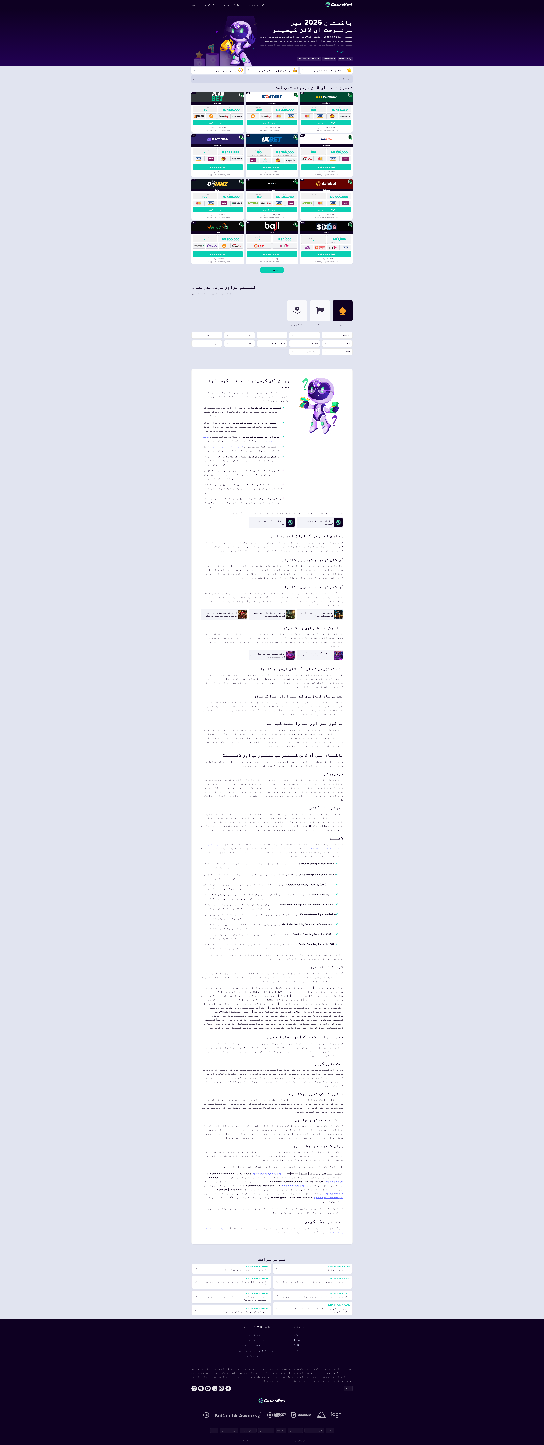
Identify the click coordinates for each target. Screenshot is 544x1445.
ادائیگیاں (211, 4)
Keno (297, 1340)
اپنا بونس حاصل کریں (326, 123)
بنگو (297, 1335)
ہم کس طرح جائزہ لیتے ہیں (255, 1345)
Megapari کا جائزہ (272, 214)
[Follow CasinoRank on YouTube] (208, 1388)
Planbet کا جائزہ (218, 127)
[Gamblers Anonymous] (321, 1415)
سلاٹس (297, 1350)
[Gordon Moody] (276, 1415)
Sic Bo (297, 1345)
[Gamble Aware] (238, 1415)
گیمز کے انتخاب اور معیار (228, 446)
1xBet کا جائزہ (272, 171)
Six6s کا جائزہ (326, 258)
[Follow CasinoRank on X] (214, 1388)
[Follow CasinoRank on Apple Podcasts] (194, 1388)
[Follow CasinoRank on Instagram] (221, 1388)
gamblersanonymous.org (267, 1173)
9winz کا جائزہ (217, 258)
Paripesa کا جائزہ (326, 171)
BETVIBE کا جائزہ (217, 171)
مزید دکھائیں (273, 270)
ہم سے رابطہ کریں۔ (255, 1340)
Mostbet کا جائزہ (272, 127)
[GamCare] (301, 1415)
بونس (226, 4)
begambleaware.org (293, 1185)
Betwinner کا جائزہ (326, 127)
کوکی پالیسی (301, 1440)
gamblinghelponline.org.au (328, 1197)
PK (349, 1388)
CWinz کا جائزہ (217, 214)
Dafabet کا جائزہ (326, 214)
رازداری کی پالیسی (255, 1355)
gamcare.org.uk (334, 1193)
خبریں (194, 4)
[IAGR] (336, 1415)
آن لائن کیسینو (256, 4)
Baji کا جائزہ (272, 258)
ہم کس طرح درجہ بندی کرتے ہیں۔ (255, 1350)
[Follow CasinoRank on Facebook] (228, 1388)
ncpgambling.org (334, 1181)
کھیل (239, 4)
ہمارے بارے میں (255, 1335)
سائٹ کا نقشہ (243, 1440)
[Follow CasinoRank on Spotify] (201, 1388)
